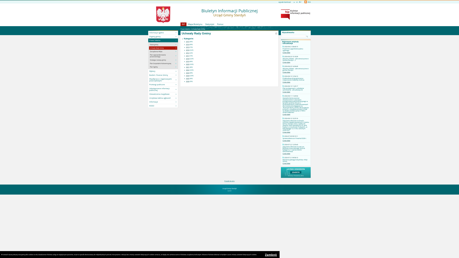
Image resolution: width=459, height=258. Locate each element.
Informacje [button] (153, 102)
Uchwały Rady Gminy (198, 29)
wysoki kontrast (285, 2)
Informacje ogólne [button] (156, 33)
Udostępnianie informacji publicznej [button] (159, 89)
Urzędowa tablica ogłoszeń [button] (160, 98)
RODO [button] (151, 106)
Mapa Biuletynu (195, 24)
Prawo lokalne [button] (154, 40)
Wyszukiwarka (288, 32)
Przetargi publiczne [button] (157, 84)
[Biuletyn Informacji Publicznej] (295, 19)
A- (294, 2)
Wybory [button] (152, 71)
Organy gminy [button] (155, 36)
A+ (300, 2)
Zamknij (271, 254)
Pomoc (220, 24)
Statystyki (209, 24)
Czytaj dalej (286, 53)
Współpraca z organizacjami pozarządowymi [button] (160, 80)
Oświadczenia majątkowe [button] (159, 94)
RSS (309, 2)
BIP (183, 24)
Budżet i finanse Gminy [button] (158, 75)
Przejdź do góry (229, 181)
